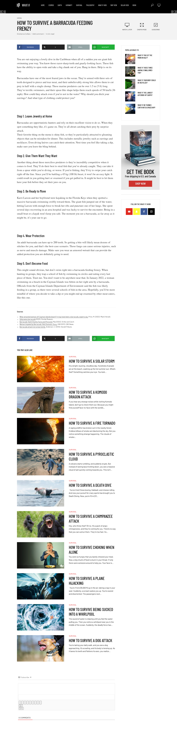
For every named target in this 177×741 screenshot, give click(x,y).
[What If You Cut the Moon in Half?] (130, 59)
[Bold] (20, 702)
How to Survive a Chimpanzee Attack (91, 518)
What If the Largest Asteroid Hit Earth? (145, 93)
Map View (114, 5)
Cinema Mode (142, 29)
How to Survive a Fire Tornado (92, 423)
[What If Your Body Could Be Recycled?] (130, 84)
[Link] (41, 702)
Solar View (125, 5)
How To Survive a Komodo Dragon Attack (88, 394)
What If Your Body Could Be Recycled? (147, 81)
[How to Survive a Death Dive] (40, 493)
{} (21, 706)
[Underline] (25, 702)
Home (43, 5)
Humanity (69, 5)
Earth (60, 5)
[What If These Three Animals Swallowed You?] (130, 71)
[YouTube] (129, 211)
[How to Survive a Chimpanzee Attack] (40, 524)
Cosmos (51, 5)
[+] (21, 708)
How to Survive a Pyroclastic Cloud (91, 456)
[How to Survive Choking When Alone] (40, 555)
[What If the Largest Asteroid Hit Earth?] (130, 96)
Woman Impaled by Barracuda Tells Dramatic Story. (38, 324)
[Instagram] (151, 211)
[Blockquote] (35, 702)
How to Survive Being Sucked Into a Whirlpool (91, 612)
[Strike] (28, 702)
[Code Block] (38, 702)
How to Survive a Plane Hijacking (86, 580)
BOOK (134, 5)
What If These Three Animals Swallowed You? (145, 70)
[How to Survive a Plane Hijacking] (40, 586)
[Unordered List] (33, 702)
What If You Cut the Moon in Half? (145, 56)
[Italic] (22, 702)
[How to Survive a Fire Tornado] (40, 431)
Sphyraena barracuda (28, 319)
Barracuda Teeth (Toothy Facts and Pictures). (36, 322)
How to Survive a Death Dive (90, 485)
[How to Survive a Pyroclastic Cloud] (40, 462)
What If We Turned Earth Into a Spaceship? (146, 106)
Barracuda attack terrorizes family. (33, 327)
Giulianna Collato (23, 34)
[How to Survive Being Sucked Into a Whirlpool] (40, 617)
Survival (79, 5)
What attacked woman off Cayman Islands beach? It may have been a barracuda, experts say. (54, 317)
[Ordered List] (30, 702)
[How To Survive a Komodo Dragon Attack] (40, 400)
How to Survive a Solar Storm (92, 361)
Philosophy (90, 5)
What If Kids (102, 5)
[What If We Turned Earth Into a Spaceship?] (130, 109)
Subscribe (156, 29)
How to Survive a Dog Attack (90, 640)
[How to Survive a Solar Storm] (40, 369)
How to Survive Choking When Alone (91, 549)
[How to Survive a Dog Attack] (40, 648)
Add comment (38, 34)
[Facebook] (144, 211)
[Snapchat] (136, 211)
